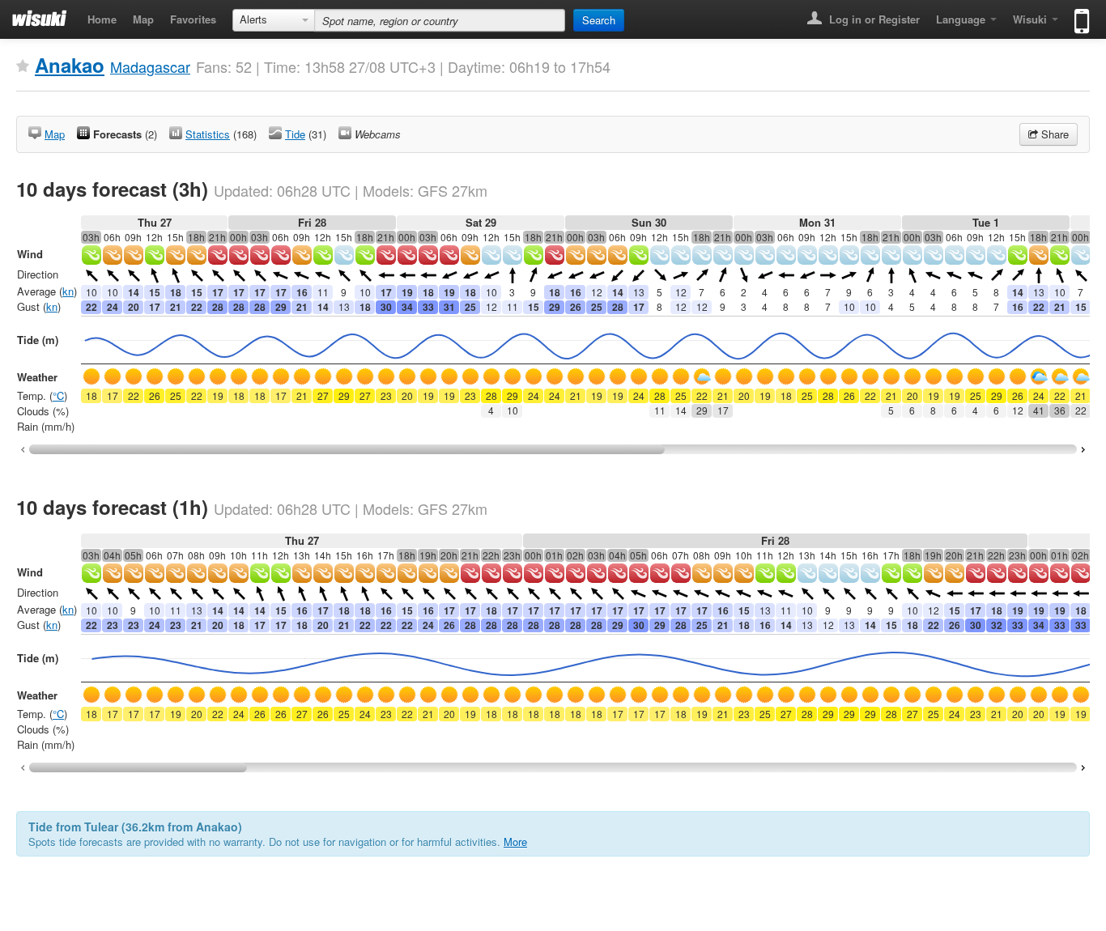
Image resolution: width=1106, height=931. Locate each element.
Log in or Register (873, 19)
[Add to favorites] (22, 66)
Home (102, 19)
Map (143, 19)
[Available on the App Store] (1078, 14)
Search (598, 20)
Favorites (193, 19)
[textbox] (439, 20)
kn (68, 291)
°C (58, 395)
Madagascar (150, 66)
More (515, 841)
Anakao (69, 65)
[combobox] (273, 20)
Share (1053, 134)
